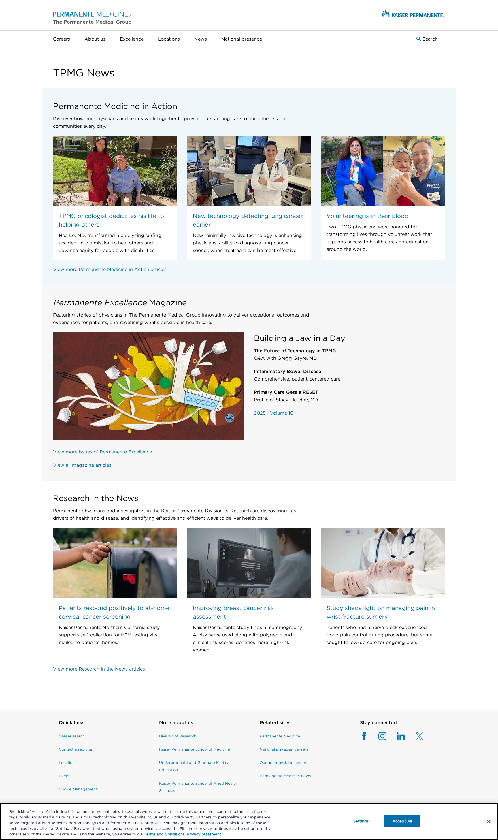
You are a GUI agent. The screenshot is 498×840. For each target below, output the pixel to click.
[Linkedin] (395, 736)
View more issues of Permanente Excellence (102, 452)
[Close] (488, 821)
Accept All (402, 821)
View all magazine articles (82, 465)
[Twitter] (414, 736)
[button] (92, 17)
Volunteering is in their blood (367, 215)
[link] (78, 725)
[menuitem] (65, 39)
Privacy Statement (204, 834)
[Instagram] (377, 736)
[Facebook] (364, 736)
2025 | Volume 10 (273, 413)
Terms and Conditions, (165, 834)
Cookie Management (78, 789)
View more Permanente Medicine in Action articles (110, 269)
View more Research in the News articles (99, 669)
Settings (361, 821)
